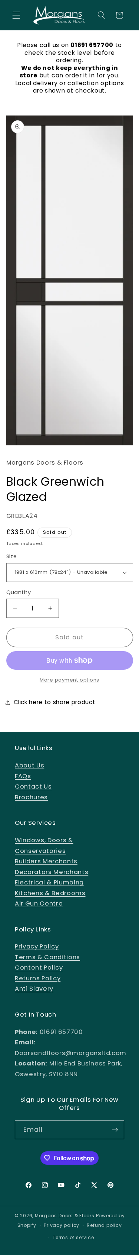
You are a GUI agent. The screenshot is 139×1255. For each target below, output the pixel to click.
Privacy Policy (37, 946)
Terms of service (73, 1237)
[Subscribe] (115, 1129)
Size (11, 556)
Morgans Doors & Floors (65, 1215)
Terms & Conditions (47, 957)
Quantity (18, 592)
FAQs (23, 776)
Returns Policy (37, 978)
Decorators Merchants (51, 872)
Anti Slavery (34, 988)
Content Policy (39, 967)
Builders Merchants (46, 861)
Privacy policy (61, 1225)
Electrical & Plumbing (49, 882)
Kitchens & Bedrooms (50, 893)
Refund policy (104, 1225)
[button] (16, 15)
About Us (29, 765)
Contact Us (33, 786)
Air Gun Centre (39, 903)
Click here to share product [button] (55, 702)
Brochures (31, 797)
